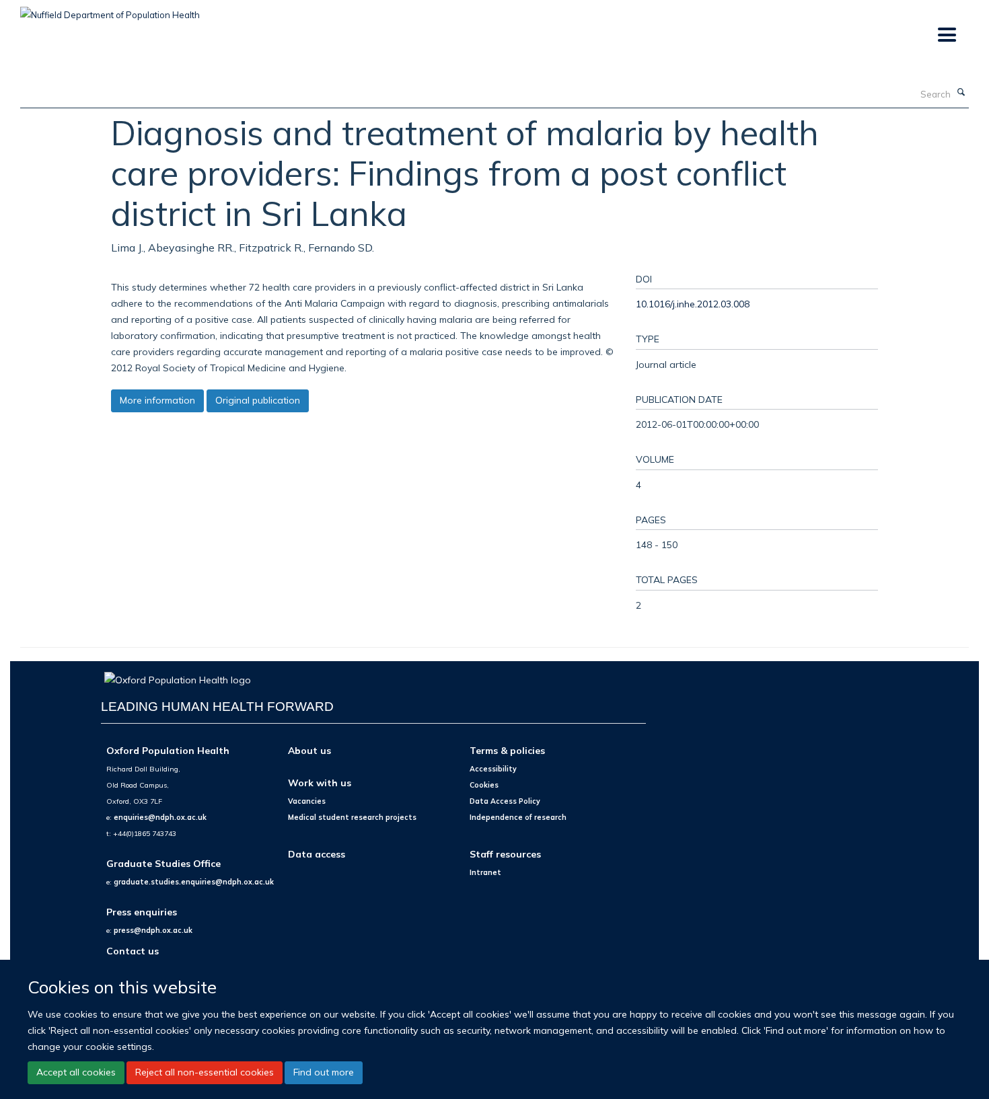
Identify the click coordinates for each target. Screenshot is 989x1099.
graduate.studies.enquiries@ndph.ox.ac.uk (194, 881)
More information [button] (157, 400)
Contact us (132, 950)
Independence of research (518, 817)
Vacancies (307, 801)
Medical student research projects (352, 817)
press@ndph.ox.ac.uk (153, 930)
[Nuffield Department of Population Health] (110, 10)
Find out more (323, 1072)
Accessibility (493, 768)
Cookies (484, 785)
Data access (316, 854)
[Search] (961, 92)
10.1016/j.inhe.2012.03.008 (692, 303)
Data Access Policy (505, 801)
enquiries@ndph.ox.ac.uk (160, 817)
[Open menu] (946, 35)
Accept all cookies (76, 1072)
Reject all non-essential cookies (204, 1072)
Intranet (485, 872)
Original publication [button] (257, 400)
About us (309, 750)
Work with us (319, 782)
